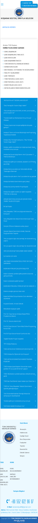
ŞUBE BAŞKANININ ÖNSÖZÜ (12, 61)
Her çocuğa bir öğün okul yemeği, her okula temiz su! (20, 246)
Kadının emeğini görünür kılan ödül (14, 291)
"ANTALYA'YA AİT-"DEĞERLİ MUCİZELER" (16, 100)
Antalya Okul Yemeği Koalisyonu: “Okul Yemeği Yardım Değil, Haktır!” (18, 141)
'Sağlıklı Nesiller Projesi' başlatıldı (13, 339)
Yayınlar (22, 446)
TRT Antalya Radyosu (10, 344)
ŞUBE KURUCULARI (10, 58)
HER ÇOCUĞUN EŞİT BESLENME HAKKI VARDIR (18, 251)
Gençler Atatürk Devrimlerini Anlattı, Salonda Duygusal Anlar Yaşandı (17, 232)
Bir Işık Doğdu (8, 206)
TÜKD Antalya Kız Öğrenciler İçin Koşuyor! (16, 354)
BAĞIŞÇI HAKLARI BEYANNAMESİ (14, 476)
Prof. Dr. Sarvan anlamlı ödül (12, 321)
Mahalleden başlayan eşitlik (12, 309)
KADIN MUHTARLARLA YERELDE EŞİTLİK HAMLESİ (19, 286)
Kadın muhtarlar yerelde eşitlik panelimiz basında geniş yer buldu (18, 275)
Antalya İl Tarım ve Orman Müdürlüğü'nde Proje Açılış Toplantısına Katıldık (20, 133)
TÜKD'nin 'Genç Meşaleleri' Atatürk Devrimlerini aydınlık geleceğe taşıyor (18, 387)
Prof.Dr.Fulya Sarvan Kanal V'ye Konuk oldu (17, 333)
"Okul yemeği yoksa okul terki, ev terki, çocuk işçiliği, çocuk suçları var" (19, 112)
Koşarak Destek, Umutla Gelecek (13, 304)
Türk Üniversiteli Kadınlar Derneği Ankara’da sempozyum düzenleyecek (17, 395)
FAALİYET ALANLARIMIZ (11, 73)
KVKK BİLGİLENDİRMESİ (14, 470)
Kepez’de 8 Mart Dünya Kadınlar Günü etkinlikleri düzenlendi (18, 297)
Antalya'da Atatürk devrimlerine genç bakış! (17, 181)
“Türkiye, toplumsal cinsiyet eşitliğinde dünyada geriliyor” (18, 126)
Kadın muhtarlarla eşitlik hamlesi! (14, 281)
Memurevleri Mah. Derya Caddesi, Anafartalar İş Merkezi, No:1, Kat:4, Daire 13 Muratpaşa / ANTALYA (19, 511)
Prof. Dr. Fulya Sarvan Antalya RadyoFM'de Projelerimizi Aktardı (17, 315)
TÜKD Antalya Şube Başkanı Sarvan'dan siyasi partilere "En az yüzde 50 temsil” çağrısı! (18, 368)
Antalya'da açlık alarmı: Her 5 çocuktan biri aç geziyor (20, 176)
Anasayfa (23, 429)
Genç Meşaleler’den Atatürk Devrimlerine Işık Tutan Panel (19, 220)
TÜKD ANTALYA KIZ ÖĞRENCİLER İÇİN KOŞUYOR (18, 349)
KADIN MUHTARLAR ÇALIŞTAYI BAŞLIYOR (16, 268)
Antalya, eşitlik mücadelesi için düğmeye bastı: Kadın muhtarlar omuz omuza (19, 148)
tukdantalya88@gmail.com (19, 507)
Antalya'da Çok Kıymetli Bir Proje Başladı (16, 186)
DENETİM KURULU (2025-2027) (13, 82)
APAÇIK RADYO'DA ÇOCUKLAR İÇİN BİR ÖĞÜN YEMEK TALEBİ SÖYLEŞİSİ (18, 200)
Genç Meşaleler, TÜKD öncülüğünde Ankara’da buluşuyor (18, 212)
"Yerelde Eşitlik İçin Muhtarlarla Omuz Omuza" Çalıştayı (17, 119)
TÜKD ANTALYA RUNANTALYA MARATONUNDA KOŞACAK (18, 360)
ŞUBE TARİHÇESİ (9, 76)
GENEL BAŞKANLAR (10, 51)
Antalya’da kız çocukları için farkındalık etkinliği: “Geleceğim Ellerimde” (18, 170)
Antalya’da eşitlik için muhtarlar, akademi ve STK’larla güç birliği (20, 163)
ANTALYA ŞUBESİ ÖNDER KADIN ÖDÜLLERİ (17, 88)
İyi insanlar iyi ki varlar (10, 256)
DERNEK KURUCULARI (11, 67)
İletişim (22, 456)
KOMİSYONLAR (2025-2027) (13, 85)
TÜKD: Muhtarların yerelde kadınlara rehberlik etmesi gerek (19, 375)
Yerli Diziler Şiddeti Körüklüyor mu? (14, 406)
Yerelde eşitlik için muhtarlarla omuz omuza (17, 401)
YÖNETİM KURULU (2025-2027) (13, 79)
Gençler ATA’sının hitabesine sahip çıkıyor (16, 226)
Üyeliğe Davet (24, 436)
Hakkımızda (23, 433)
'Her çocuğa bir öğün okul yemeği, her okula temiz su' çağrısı (20, 240)
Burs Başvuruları (25, 439)
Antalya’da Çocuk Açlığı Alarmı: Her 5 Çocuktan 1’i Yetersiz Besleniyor (19, 155)
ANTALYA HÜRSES (8, 27)
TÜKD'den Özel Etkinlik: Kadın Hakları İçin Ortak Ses (19, 381)
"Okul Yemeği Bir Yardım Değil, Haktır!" (15, 105)
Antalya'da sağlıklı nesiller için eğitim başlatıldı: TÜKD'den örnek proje (17, 193)
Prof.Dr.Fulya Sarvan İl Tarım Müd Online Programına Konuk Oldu (20, 327)
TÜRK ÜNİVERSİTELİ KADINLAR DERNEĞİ (16, 64)
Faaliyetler (23, 443)
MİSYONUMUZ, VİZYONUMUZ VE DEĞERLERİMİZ (19, 70)
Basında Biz (23, 449)
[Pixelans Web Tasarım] (19, 521)
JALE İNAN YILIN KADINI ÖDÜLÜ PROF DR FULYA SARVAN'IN (18, 262)
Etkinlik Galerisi (24, 452)
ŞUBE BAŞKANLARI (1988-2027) (14, 55)
